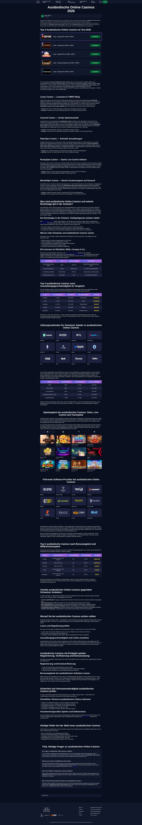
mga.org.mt (74, 766)
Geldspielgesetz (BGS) (48, 221)
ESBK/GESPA (43, 223)
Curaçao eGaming (79, 254)
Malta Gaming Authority (71, 252)
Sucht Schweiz (86, 716)
